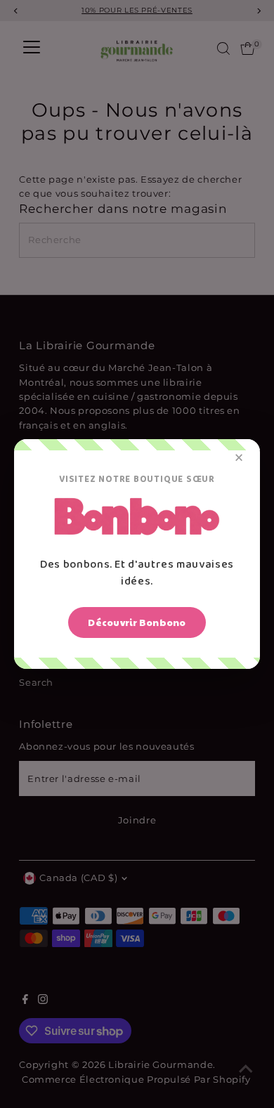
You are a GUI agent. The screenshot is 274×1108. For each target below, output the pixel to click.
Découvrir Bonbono (136, 622)
